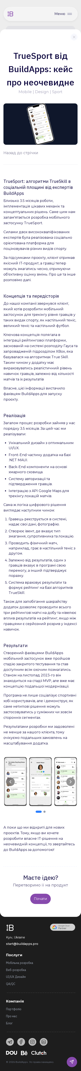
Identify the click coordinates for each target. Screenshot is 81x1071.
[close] (74, 37)
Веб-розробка (16, 970)
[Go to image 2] (44, 812)
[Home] (10, 14)
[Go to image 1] (39, 812)
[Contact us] (72, 1062)
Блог (9, 1023)
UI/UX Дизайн (16, 977)
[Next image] (70, 781)
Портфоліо (13, 1009)
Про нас (11, 1016)
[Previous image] (10, 781)
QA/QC (10, 984)
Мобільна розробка (19, 963)
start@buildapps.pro (22, 944)
